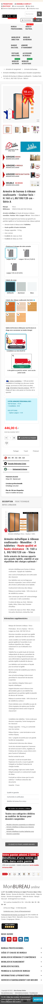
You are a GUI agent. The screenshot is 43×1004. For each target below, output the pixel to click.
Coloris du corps (11, 280)
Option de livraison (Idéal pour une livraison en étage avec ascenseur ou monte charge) (21, 329)
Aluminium (21, 293)
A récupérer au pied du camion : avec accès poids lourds (21, 372)
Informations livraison (21, 993)
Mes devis (30, 6)
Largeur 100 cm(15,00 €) (27, 259)
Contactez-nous (33, 8)
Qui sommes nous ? (7, 993)
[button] (18, 808)
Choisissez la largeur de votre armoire (18, 246)
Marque (5, 207)
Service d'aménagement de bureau (13, 8)
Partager (16, 451)
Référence (6, 209)
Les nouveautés (18, 6)
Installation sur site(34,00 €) (16, 351)
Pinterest (36, 451)
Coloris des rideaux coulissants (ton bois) (19, 300)
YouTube (9, 939)
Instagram (20, 939)
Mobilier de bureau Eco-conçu (16, 801)
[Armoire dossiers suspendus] (21, 166)
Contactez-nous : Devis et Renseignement (17, 911)
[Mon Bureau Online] (9, 16)
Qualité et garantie (13, 792)
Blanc (32, 293)
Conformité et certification (15, 797)
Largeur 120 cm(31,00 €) (14, 273)
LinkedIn (26, 939)
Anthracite (10, 293)
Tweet (26, 451)
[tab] (21, 792)
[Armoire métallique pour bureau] (21, 175)
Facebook (3, 939)
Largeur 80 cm (11, 259)
